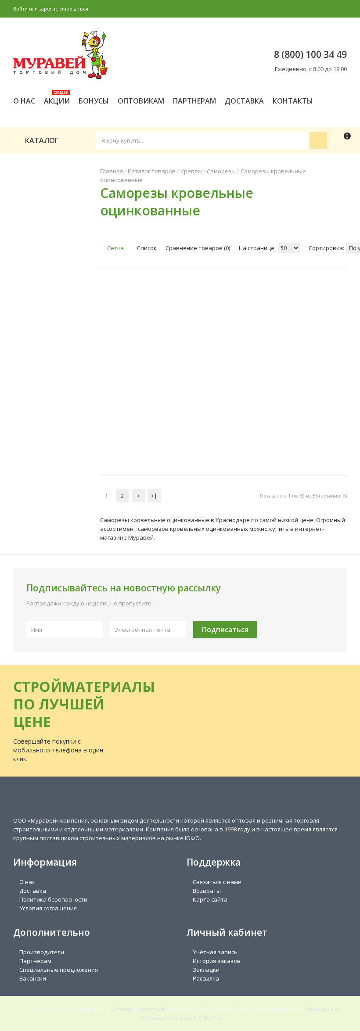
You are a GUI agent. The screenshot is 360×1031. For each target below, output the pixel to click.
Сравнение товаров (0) (198, 248)
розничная (151, 1009)
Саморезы (221, 171)
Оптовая (122, 1009)
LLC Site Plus (208, 1017)
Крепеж (191, 171)
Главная (111, 171)
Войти (20, 8)
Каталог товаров (152, 171)
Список (146, 248)
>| (154, 496)
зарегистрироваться (63, 8)
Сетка (115, 248)
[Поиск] (318, 140)
